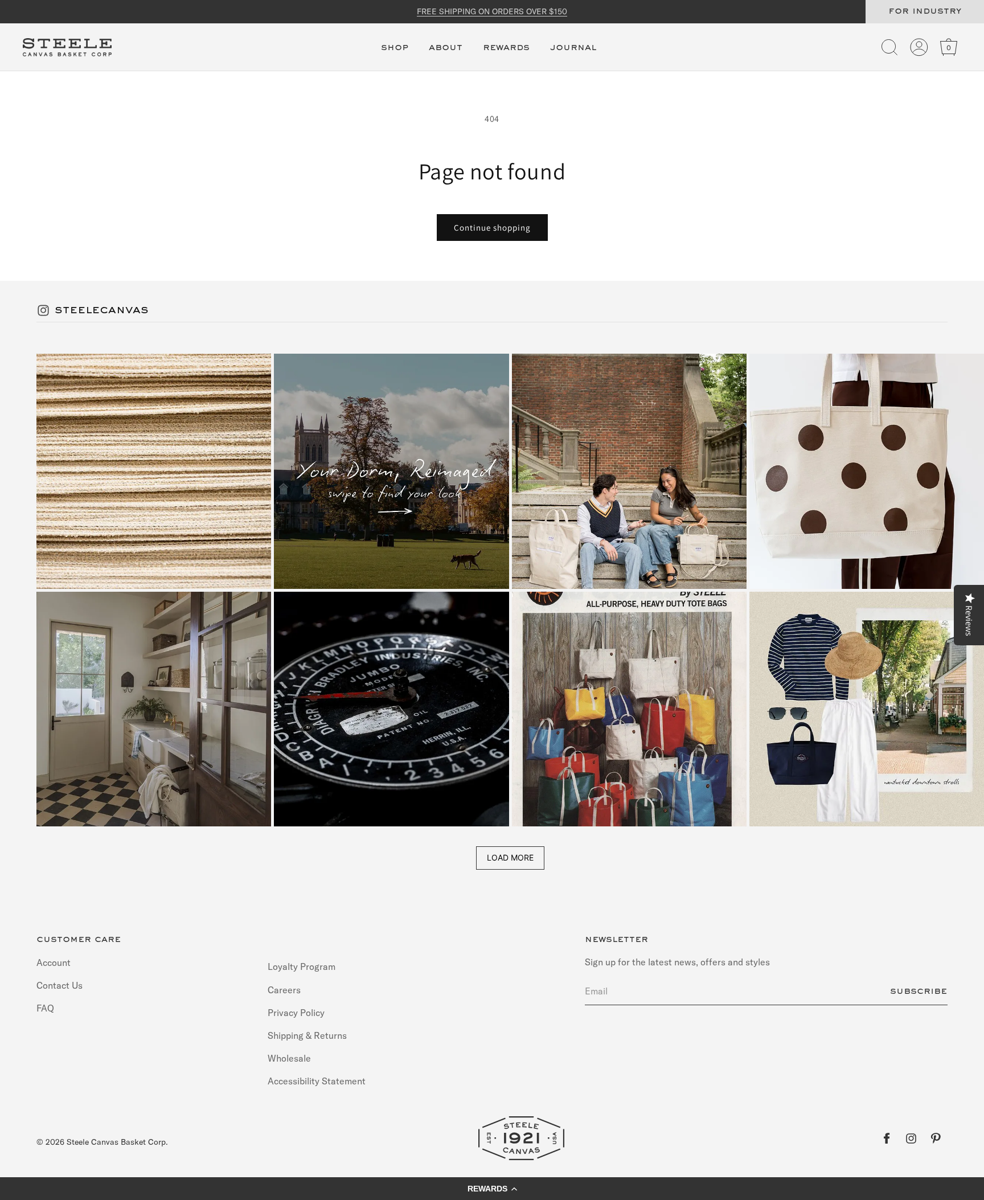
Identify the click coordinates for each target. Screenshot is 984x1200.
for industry (924, 11)
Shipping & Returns (307, 1035)
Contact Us (59, 984)
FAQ (45, 1007)
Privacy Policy (296, 1012)
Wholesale (289, 1058)
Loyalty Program (301, 966)
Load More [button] (510, 857)
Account (53, 962)
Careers (284, 989)
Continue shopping (492, 227)
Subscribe (918, 991)
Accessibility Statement (317, 1081)
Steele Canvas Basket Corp (116, 1142)
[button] (395, 54)
